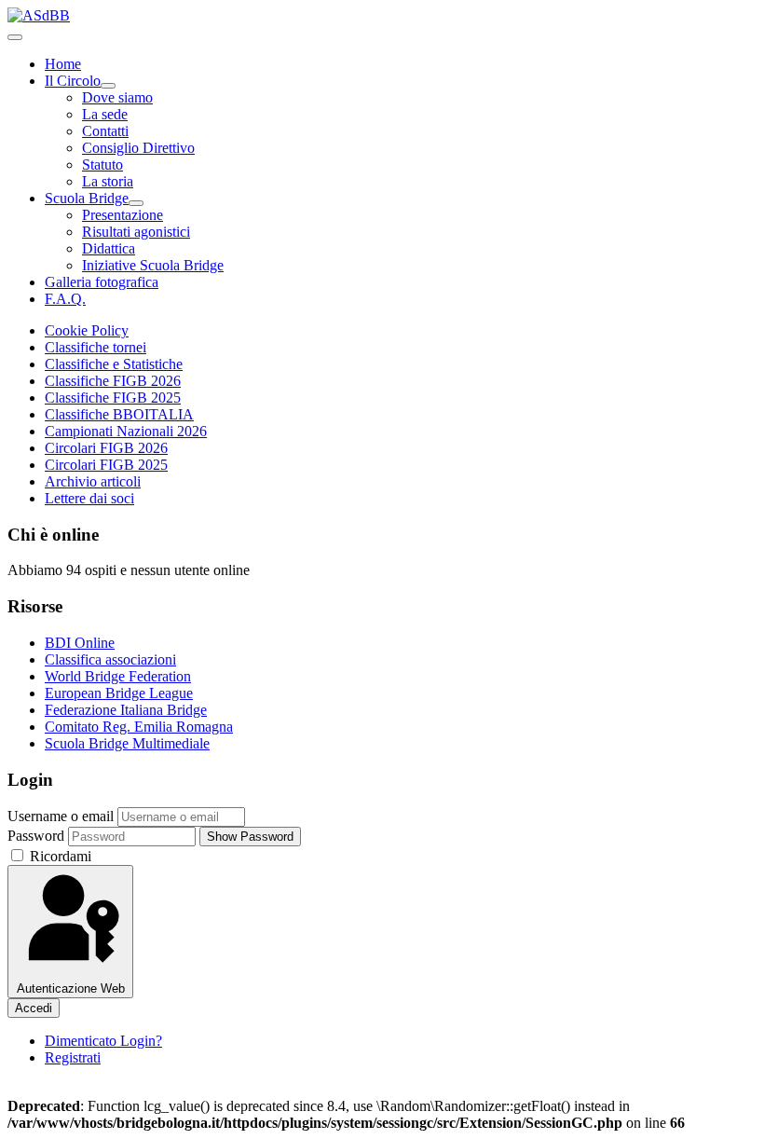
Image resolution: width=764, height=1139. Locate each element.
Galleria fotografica (101, 282)
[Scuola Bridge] (136, 203)
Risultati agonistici (136, 232)
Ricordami (58, 856)
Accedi (33, 1008)
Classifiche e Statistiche (114, 364)
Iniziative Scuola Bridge (153, 265)
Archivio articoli (93, 481)
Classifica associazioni (110, 659)
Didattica (108, 248)
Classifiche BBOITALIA (119, 414)
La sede (105, 114)
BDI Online (80, 643)
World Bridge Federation (118, 676)
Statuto (102, 164)
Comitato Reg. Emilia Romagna (139, 726)
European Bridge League (119, 693)
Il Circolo (73, 81)
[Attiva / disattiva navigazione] (14, 37)
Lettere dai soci (89, 498)
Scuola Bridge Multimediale (127, 743)
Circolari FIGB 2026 (106, 448)
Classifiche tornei (95, 347)
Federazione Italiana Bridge (126, 710)
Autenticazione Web (71, 988)
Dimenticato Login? (103, 1041)
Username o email (60, 816)
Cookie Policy (87, 330)
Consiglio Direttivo (138, 148)
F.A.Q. (65, 299)
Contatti (105, 131)
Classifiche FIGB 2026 (113, 381)
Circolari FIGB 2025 (106, 465)
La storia (107, 181)
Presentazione (122, 215)
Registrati (73, 1057)
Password (35, 836)
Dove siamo (117, 97)
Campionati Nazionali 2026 (126, 431)
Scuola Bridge (87, 198)
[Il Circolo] (108, 86)
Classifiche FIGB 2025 (113, 397)
